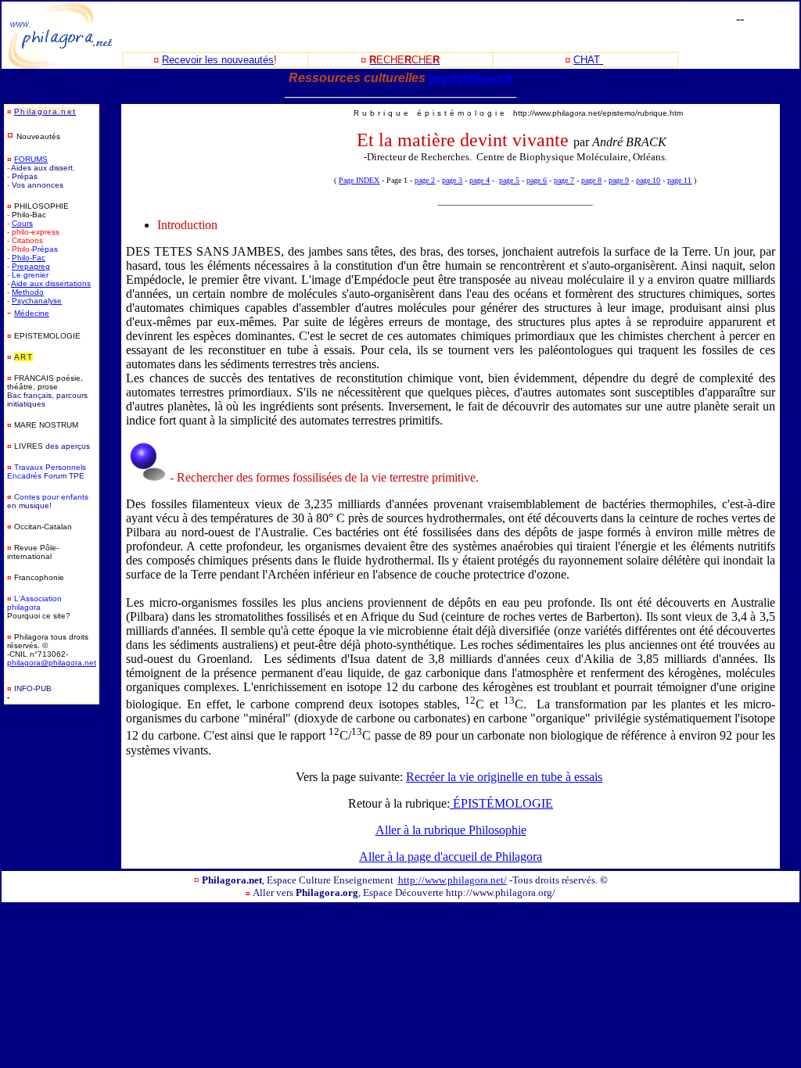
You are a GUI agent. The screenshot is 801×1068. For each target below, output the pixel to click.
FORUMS (31, 159)
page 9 (619, 180)
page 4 (479, 180)
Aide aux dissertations (51, 283)
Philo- (22, 257)
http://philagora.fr (471, 78)
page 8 (591, 180)
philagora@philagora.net (51, 662)
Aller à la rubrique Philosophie (450, 830)
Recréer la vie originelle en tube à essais (504, 776)
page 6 (536, 180)
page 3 (452, 180)
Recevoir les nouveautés (218, 60)
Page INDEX (359, 180)
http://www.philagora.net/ (452, 880)
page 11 (679, 180)
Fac (38, 257)
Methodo (28, 292)
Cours (22, 223)
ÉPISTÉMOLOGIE (501, 803)
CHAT (588, 60)
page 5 (509, 180)
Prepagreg (31, 266)
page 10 (648, 180)
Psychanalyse (37, 300)
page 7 (564, 180)
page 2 (425, 180)
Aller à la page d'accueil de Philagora (450, 856)
